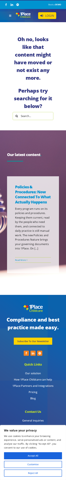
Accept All (33, 455)
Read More (20, 260)
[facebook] (6, 4)
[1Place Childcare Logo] (23, 13)
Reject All (33, 473)
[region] (33, 452)
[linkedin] (12, 4)
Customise (33, 464)
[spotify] (17, 4)
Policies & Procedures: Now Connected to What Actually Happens (33, 194)
